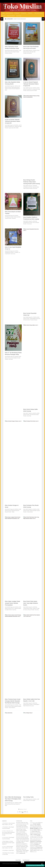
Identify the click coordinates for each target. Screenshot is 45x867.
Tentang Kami (23, 10)
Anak (34, 821)
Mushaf (31, 837)
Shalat (38, 847)
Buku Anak (34, 825)
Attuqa (31, 824)
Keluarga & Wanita (33, 833)
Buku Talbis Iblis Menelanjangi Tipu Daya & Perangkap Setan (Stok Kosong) (13, 796)
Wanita (31, 848)
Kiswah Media (38, 834)
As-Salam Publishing (37, 822)
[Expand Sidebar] (2, 16)
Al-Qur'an (40, 819)
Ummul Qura (41, 847)
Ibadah (38, 831)
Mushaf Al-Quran (37, 837)
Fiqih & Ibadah (33, 831)
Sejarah (35, 847)
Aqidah (38, 821)
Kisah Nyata (34, 834)
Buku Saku (37, 827)
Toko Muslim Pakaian (38, 10)
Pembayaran (16, 10)
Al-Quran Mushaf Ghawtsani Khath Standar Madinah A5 (8, 840)
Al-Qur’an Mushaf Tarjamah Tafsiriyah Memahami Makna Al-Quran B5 (12, 118)
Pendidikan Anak (37, 840)
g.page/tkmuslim (22, 850)
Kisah (38, 833)
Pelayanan (30, 10)
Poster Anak (32, 841)
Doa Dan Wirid (36, 830)
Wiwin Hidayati (5, 838)
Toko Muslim (5, 820)
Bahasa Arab (35, 824)
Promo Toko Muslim (11, 13)
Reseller (3, 13)
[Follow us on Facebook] (42, 861)
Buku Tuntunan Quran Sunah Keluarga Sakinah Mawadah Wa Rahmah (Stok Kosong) (12, 698)
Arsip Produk (18, 13)
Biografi (39, 824)
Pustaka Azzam (33, 844)
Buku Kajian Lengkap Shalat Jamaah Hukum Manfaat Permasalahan (12, 600)
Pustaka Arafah (38, 843)
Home (3, 10)
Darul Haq (34, 828)
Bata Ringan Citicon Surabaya (8, 850)
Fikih (40, 830)
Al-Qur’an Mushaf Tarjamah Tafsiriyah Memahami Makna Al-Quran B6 (30, 81)
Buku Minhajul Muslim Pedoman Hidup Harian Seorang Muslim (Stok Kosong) (31, 179)
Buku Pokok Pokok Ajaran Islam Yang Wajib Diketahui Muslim (30, 600)
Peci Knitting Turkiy (28, 794)
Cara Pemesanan (9, 10)
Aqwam (31, 822)
